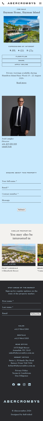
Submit (21, 210)
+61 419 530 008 (9, 144)
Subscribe (35, 314)
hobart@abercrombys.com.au (21, 366)
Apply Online (21, 64)
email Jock (7, 147)
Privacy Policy (21, 371)
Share (21, 60)
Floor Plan (21, 56)
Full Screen (32, 39)
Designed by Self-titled (21, 415)
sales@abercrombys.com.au (21, 353)
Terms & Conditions (21, 373)
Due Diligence (21, 376)
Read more (21, 83)
